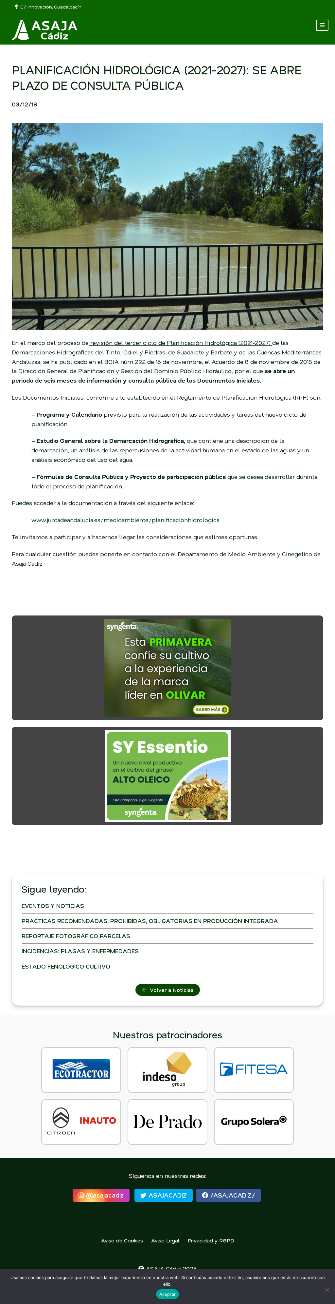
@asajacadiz (104, 1195)
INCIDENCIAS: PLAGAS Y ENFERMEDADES (80, 951)
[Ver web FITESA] (254, 1070)
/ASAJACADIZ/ (231, 1195)
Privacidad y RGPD (211, 1240)
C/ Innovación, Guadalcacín (49, 7)
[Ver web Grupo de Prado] (167, 1122)
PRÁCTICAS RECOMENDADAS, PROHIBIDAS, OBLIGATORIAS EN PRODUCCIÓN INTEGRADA (150, 921)
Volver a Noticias (170, 989)
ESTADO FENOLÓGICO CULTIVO (66, 966)
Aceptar (167, 1294)
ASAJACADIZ (167, 1195)
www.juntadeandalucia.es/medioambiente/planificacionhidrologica (125, 520)
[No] (327, 1290)
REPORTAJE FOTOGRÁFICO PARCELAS (76, 936)
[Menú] (322, 25)
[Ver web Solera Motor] (254, 1122)
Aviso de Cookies (122, 1240)
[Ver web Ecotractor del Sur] (81, 1070)
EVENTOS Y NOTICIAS (53, 906)
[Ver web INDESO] (167, 1070)
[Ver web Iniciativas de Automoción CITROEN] (81, 1122)
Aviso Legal (165, 1240)
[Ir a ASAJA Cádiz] (44, 30)
